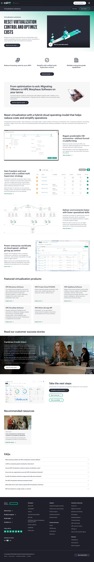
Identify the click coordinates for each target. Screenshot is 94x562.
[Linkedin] (5, 531)
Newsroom (52, 534)
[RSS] (21, 531)
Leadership (30, 527)
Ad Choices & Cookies (20, 556)
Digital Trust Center (76, 508)
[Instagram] (10, 531)
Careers (30, 511)
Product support (53, 511)
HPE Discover (53, 528)
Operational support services (57, 505)
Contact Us (74, 505)
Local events (53, 531)
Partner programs (75, 545)
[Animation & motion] (7, 540)
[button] (1, 3)
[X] (8, 531)
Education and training (76, 511)
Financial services (75, 520)
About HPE (30, 505)
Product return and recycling (56, 508)
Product (9, 514)
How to (7, 510)
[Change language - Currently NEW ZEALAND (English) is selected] (89, 2)
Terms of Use (11, 556)
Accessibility (31, 508)
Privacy (5, 556)
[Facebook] (16, 531)
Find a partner (74, 542)
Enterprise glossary (76, 517)
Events (51, 525)
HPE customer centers (76, 526)
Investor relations (32, 524)
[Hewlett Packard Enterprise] (7, 3)
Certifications (74, 539)
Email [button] (7, 518)
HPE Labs (30, 517)
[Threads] (13, 531)
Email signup (74, 514)
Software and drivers (55, 514)
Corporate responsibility (34, 514)
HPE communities (75, 523)
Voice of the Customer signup (78, 531)
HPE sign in (74, 529)
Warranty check (53, 517)
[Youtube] (19, 531)
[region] (47, 355)
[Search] (14, 3)
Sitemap (29, 556)
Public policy (31, 530)
